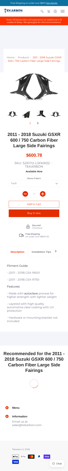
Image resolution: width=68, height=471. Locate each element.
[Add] (43, 194)
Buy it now (34, 213)
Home (10, 57)
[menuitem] (42, 11)
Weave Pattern (34, 178)
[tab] (17, 251)
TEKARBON (34, 166)
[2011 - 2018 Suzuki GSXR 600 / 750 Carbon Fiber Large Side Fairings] (12, 114)
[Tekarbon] (13, 11)
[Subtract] (25, 194)
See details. (52, 3)
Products (23, 57)
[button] (42, 11)
